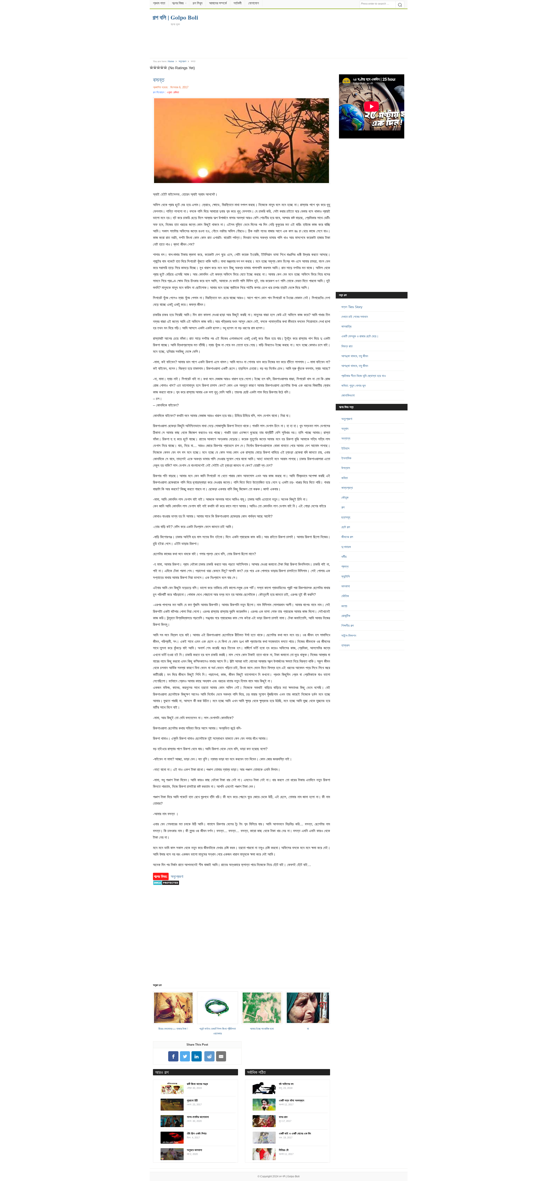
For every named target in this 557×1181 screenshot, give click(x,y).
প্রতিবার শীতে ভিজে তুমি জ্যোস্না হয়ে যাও (363, 376)
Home (171, 61)
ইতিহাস (345, 448)
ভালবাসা (345, 586)
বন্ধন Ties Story (351, 307)
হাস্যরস (345, 645)
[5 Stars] (165, 67)
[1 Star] (151, 67)
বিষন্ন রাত (346, 346)
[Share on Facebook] (173, 1056)
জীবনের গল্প (347, 537)
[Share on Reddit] (209, 1056)
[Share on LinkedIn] (197, 1056)
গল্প (342, 507)
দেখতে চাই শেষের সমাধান (354, 316)
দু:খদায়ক (346, 547)
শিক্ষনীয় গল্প (347, 625)
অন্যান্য (345, 438)
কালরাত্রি (346, 326)
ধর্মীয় (344, 556)
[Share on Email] (221, 1056)
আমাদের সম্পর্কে (218, 3)
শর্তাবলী (237, 3)
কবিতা (344, 478)
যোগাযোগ (253, 3)
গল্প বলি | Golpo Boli (289, 1176)
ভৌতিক (345, 596)
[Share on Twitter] (185, 1056)
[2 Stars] (155, 67)
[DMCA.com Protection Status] (166, 887)
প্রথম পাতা (159, 3)
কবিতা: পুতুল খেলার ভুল (353, 385)
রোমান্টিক (345, 616)
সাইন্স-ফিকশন (348, 635)
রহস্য (344, 606)
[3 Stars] (158, 67)
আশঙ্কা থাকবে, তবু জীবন (354, 356)
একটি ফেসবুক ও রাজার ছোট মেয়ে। (360, 336)
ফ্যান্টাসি (345, 576)
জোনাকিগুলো (348, 395)
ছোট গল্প (345, 527)
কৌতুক (345, 497)
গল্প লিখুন (197, 3)
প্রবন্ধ (345, 566)
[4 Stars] (162, 67)
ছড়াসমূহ (345, 517)
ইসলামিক (346, 458)
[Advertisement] (278, 42)
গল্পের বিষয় (178, 3)
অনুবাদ (344, 428)
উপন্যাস (345, 468)
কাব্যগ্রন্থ (347, 488)
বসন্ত (158, 79)
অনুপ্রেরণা (182, 61)
